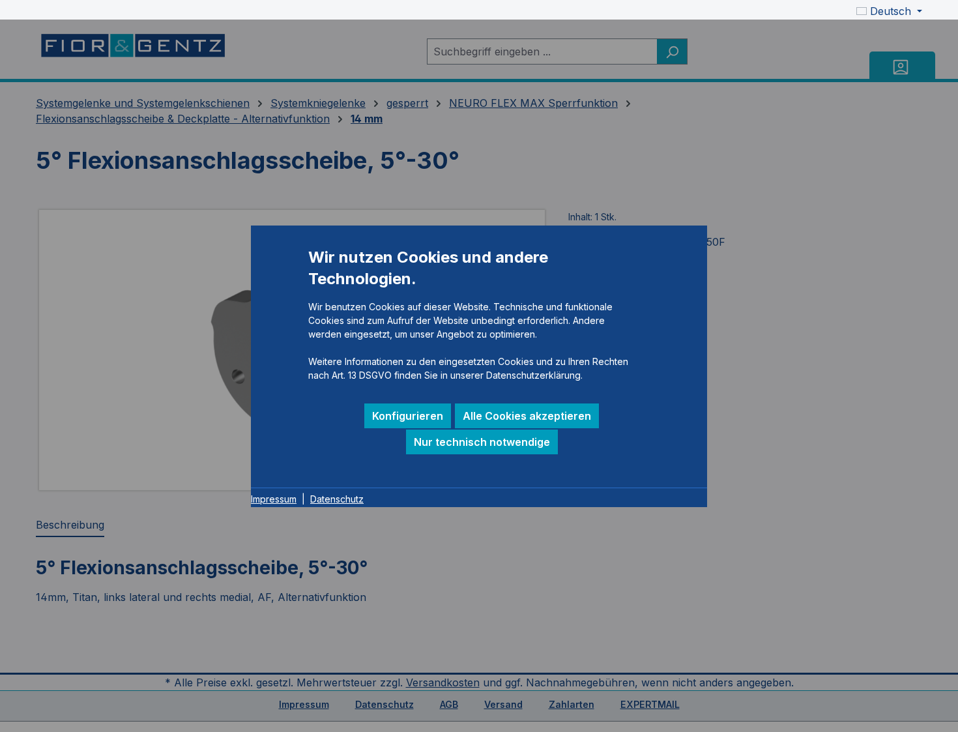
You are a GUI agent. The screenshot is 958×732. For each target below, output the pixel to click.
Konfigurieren (407, 415)
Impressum (274, 499)
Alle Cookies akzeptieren (527, 415)
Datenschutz (337, 499)
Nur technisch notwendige (482, 441)
